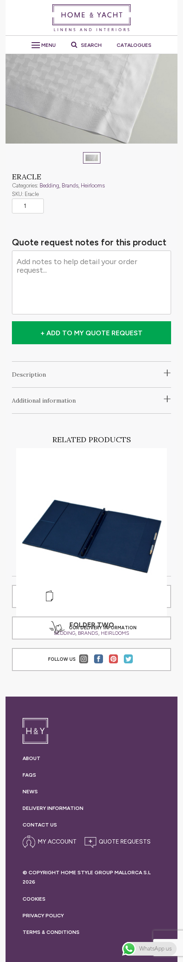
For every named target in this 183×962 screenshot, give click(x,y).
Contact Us (40, 825)
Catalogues (134, 45)
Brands (70, 185)
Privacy (43, 916)
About (31, 758)
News (30, 792)
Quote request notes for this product (89, 242)
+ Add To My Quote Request (91, 333)
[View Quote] (116, 841)
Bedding (49, 185)
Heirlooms (93, 185)
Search (91, 45)
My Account (57, 841)
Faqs (29, 775)
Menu (48, 45)
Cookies (34, 899)
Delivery (53, 808)
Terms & (51, 932)
